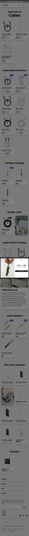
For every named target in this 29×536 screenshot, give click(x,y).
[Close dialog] (27, 259)
